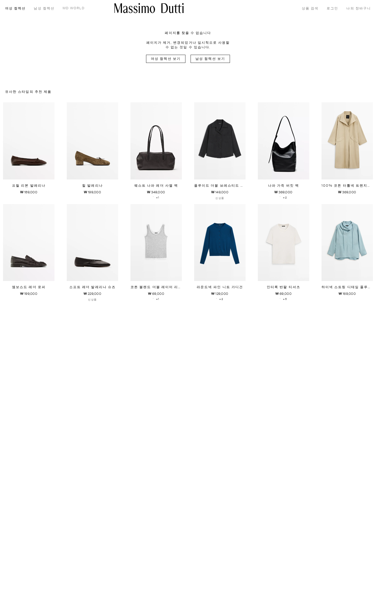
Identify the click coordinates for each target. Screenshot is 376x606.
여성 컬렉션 (15, 8)
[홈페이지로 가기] (149, 8)
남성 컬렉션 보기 (210, 59)
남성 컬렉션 (44, 8)
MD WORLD (74, 8)
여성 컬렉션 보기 (166, 59)
